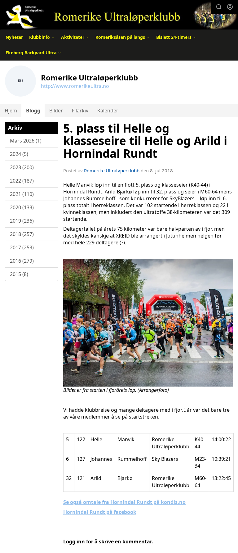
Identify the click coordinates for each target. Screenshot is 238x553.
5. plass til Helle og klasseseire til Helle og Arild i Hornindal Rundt (145, 140)
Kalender (107, 110)
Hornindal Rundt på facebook (99, 512)
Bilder (56, 110)
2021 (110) (22, 194)
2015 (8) (19, 274)
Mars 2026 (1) (26, 140)
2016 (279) (22, 260)
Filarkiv (80, 110)
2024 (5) (19, 154)
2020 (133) (22, 207)
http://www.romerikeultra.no (75, 86)
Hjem (11, 110)
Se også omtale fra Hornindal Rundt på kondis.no (124, 502)
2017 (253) (22, 247)
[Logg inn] (230, 6)
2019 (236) (22, 220)
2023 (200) (22, 167)
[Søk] (218, 6)
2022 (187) (22, 180)
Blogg (33, 110)
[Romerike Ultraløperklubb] (119, 15)
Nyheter (14, 37)
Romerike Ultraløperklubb (111, 170)
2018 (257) (22, 234)
